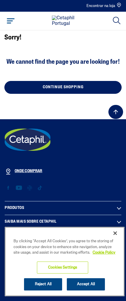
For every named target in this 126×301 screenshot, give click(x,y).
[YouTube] (19, 188)
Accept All (86, 284)
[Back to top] (115, 112)
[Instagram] (29, 188)
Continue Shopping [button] (63, 87)
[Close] (115, 233)
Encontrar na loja (100, 6)
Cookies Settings (62, 267)
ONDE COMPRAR (28, 171)
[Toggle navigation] (11, 21)
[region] (65, 261)
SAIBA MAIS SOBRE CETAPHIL (31, 221)
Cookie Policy (104, 253)
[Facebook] (8, 188)
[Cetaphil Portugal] (27, 139)
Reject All (43, 284)
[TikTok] (39, 188)
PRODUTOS (14, 208)
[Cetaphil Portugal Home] (65, 21)
